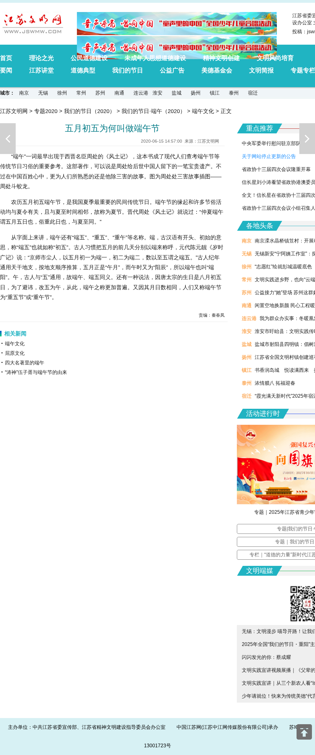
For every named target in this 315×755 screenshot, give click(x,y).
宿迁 (253, 92)
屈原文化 (15, 353)
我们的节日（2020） (89, 111)
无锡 (43, 92)
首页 (6, 58)
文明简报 (261, 70)
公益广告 (172, 70)
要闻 (6, 70)
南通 (119, 92)
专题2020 (46, 111)
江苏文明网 (14, 111)
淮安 (157, 92)
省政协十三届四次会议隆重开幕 (276, 169)
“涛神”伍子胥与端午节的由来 (36, 372)
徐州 (62, 92)
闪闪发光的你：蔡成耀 (266, 657)
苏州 (100, 92)
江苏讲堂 (41, 70)
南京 (24, 92)
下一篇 (307, 138)
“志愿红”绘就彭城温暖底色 (283, 266)
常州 (81, 92)
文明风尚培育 (275, 58)
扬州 (196, 92)
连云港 (141, 92)
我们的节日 (127, 70)
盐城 (176, 92)
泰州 (234, 92)
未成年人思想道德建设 (155, 58)
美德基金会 (216, 70)
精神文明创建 (221, 58)
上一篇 (8, 138)
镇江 (215, 92)
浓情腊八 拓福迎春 (275, 383)
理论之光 (41, 58)
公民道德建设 (89, 58)
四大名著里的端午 (24, 362)
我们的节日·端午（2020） (153, 111)
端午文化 (203, 111)
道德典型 (83, 70)
